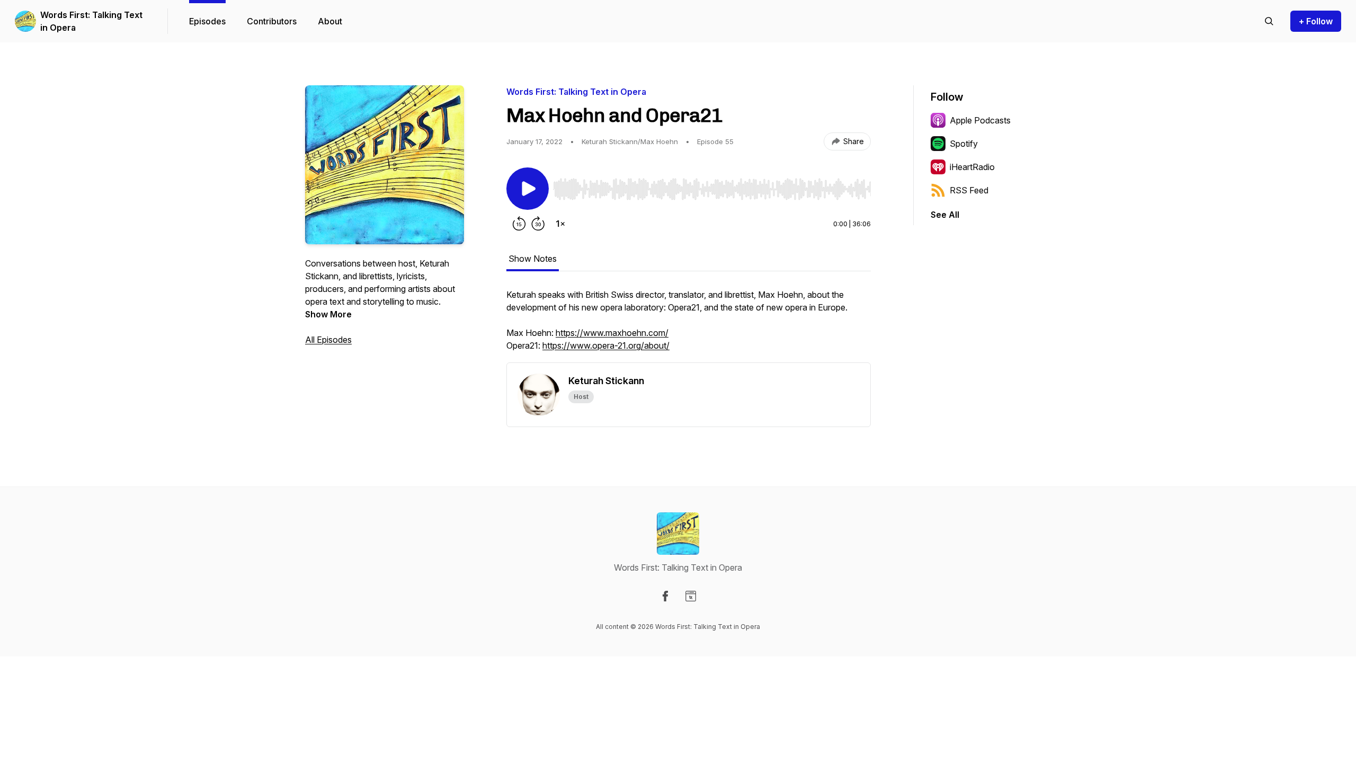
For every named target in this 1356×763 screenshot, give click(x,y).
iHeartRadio (972, 167)
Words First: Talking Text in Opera (91, 21)
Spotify (964, 143)
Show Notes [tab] (532, 258)
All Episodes (328, 339)
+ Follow (1316, 21)
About (330, 21)
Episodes (207, 21)
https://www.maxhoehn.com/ (612, 332)
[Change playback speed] (560, 223)
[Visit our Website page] (690, 596)
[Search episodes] (1269, 21)
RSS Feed (969, 190)
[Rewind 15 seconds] (519, 223)
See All (945, 214)
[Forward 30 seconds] (538, 223)
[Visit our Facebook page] (665, 596)
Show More (328, 314)
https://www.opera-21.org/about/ (606, 345)
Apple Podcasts (980, 120)
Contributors (272, 21)
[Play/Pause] (527, 188)
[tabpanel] (688, 325)
